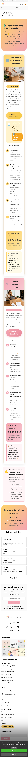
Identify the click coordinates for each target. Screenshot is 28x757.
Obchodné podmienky (7, 717)
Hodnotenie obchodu (14, 532)
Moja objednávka (5, 683)
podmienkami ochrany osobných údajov (14, 608)
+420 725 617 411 (7, 1)
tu (16, 745)
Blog (25, 1)
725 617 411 (14, 517)
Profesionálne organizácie (8, 666)
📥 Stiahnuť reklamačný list (13, 333)
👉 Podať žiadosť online (13, 116)
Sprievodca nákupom (7, 712)
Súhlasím (14, 750)
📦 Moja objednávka (8, 726)
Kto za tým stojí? (5, 663)
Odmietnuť (14, 754)
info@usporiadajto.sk (18, 1)
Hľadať (6, 738)
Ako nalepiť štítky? (6, 674)
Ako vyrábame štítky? (7, 677)
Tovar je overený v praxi (7, 669)
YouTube (18, 623)
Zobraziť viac (14, 578)
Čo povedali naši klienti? (7, 672)
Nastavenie (14, 747)
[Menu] (25, 4)
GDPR (3, 720)
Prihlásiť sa (14, 602)
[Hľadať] (20, 4)
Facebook (10, 623)
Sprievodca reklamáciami (8, 715)
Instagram (14, 623)
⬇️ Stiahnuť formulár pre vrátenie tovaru (16, 136)
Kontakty (3, 723)
